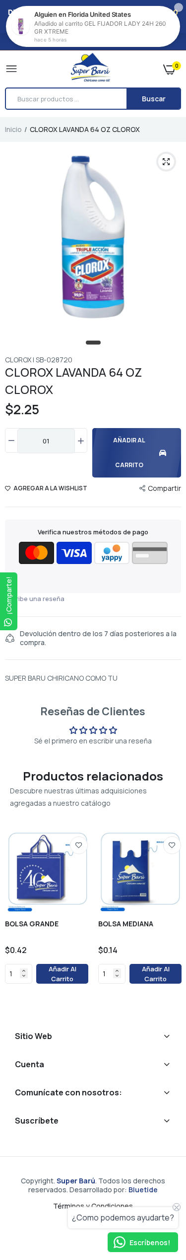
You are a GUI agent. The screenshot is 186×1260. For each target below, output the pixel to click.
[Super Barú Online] (91, 69)
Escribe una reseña (34, 598)
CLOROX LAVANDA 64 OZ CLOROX (73, 380)
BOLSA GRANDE (32, 923)
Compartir (164, 488)
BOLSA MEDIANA (125, 923)
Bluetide (143, 1189)
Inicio (13, 129)
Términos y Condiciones (93, 1206)
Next (168, 920)
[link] (79, 845)
